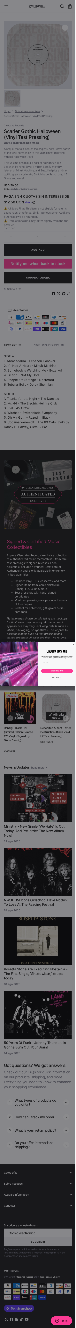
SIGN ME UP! (56, 671)
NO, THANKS (55, 677)
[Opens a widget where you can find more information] (58, 1321)
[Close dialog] (72, 644)
